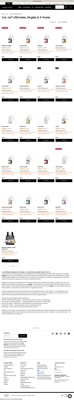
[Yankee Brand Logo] (7, 7)
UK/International (24, 379)
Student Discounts (25, 386)
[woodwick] (18, 3)
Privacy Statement (41, 365)
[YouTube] (68, 333)
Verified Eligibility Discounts (27, 387)
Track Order (23, 365)
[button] (70, 396)
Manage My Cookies (42, 367)
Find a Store (23, 370)
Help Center (59, 372)
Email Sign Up (7, 333)
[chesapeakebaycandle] (27, 3)
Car (7, 14)
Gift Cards (6, 379)
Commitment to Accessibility (44, 379)
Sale (5, 373)
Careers (6, 382)
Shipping (22, 380)
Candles (19, 7)
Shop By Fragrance (8, 365)
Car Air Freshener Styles (16, 14)
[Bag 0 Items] (70, 7)
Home (3, 14)
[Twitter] (56, 333)
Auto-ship (22, 373)
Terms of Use (40, 372)
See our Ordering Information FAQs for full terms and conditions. (61, 381)
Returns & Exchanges (25, 382)
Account (22, 367)
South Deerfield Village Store (27, 377)
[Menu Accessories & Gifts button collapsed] (43, 7)
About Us (6, 380)
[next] (50, 1)
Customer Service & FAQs (26, 368)
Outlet (5, 377)
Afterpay (22, 375)
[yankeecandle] (9, 3)
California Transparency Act (44, 375)
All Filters (52, 22)
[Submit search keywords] (65, 7)
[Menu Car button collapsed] (33, 7)
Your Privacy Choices (42, 368)
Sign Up (23, 335)
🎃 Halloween (48, 7)
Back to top (36, 328)
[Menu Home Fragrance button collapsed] (30, 7)
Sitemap (6, 384)
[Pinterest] (64, 333)
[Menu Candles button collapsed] (21, 7)
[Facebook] (52, 333)
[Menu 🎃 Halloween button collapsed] (51, 7)
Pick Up (22, 384)
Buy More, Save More (37, 1)
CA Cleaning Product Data (43, 377)
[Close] (72, 1)
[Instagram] (60, 333)
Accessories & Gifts (39, 7)
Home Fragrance (26, 7)
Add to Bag (10, 59)
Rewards (22, 372)
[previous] (23, 1)
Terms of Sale (40, 373)
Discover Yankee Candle (10, 375)
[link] (6, 48)
